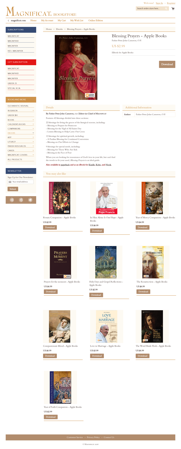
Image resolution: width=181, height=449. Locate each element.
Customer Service (75, 437)
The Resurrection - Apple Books (151, 281)
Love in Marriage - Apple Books (105, 346)
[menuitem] (13, 36)
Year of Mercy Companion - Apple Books (155, 217)
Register (171, 3)
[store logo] (41, 11)
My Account (47, 20)
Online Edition (95, 20)
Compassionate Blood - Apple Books (60, 346)
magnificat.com (18, 20)
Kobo (98, 164)
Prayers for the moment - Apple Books (62, 281)
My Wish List (76, 20)
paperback (65, 164)
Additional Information (138, 107)
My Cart (62, 20)
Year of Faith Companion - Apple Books (63, 407)
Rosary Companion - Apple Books (59, 217)
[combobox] (152, 8)
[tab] (81, 108)
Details (50, 107)
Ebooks (59, 29)
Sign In (159, 3)
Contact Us (109, 437)
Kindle (92, 164)
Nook (108, 164)
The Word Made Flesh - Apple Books (153, 346)
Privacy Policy (93, 437)
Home (33, 20)
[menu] (21, 45)
